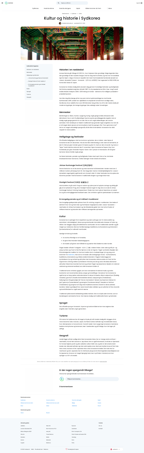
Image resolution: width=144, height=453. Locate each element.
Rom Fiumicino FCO (51, 428)
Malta (47, 437)
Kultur (80, 13)
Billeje (73, 403)
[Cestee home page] (9, 3)
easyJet (48, 431)
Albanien (48, 440)
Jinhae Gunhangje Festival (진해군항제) (38, 78)
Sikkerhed (74, 405)
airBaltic (23, 425)
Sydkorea (35, 8)
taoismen (71, 255)
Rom (73, 440)
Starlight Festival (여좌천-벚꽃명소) (36, 81)
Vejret (78, 8)
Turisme (29, 94)
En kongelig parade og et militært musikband (36, 85)
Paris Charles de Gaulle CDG (79, 434)
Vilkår (32, 449)
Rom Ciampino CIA (77, 431)
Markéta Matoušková (67, 23)
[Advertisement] (39, 113)
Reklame (46, 449)
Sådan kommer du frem (93, 8)
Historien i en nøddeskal (33, 69)
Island (22, 440)
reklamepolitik (103, 361)
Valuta (99, 403)
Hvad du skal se (49, 8)
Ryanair (74, 425)
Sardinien (74, 428)
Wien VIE (48, 425)
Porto (73, 442)
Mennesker (29, 72)
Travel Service (49, 434)
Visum (99, 405)
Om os (100, 425)
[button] (2, 3)
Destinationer (65, 13)
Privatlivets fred (38, 449)
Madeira (23, 437)
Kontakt (100, 428)
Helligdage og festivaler (33, 75)
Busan (48, 412)
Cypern (22, 442)
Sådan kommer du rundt (52, 403)
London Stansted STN (26, 428)
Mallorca (48, 442)
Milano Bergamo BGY (26, 431)
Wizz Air (22, 434)
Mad (22, 405)
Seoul (22, 412)
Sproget (29, 91)
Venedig (74, 437)
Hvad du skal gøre (65, 8)
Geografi (29, 97)
